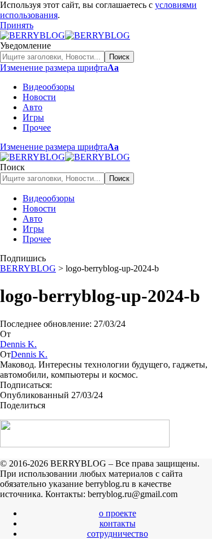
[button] (16, 25)
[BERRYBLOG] (65, 35)
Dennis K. (18, 344)
